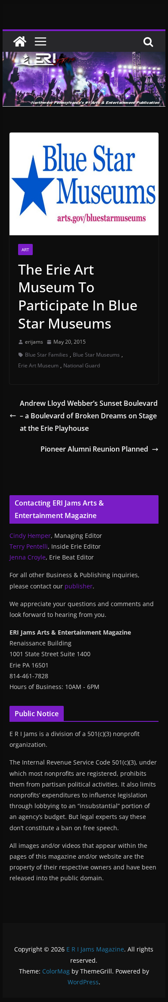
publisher (79, 586)
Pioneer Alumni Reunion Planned (94, 449)
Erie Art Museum (38, 365)
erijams (34, 341)
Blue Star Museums (96, 354)
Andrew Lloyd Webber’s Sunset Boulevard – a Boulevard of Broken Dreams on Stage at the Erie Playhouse (89, 415)
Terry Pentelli (28, 546)
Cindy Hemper (30, 535)
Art (25, 250)
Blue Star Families (46, 354)
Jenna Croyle (27, 557)
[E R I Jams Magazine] (19, 41)
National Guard (81, 365)
